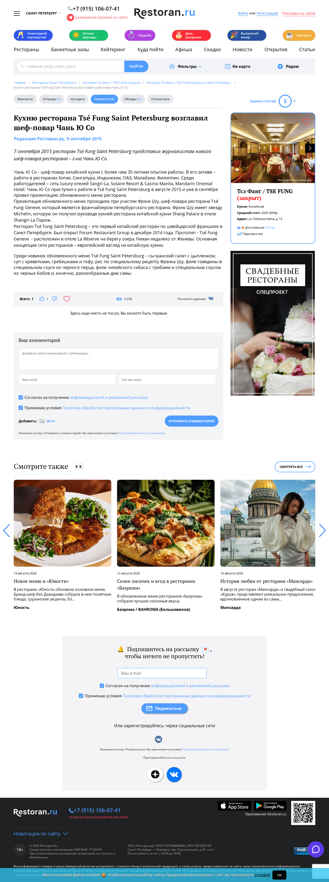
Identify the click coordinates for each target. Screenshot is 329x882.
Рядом (292, 66)
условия (262, 874)
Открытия (275, 49)
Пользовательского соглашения (141, 433)
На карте (241, 66)
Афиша (183, 49)
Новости (242, 49)
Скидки (212, 49)
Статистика (160, 99)
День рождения (188, 35)
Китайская (256, 206)
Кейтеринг (113, 49)
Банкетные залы (70, 49)
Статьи (307, 49)
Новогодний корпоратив (31, 35)
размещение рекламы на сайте (101, 17)
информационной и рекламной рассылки (109, 397)
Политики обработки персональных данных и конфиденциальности (126, 407)
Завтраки (298, 35)
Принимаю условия (107, 407)
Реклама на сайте (299, 13)
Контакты (25, 99)
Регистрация (267, 13)
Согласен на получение (86, 397)
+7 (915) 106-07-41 (97, 810)
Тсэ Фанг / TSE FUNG (265, 194)
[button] (310, 148)
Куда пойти (151, 49)
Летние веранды (84, 35)
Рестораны (26, 49)
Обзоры (132, 99)
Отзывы (51, 99)
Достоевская (254, 227)
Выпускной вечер (244, 35)
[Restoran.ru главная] (164, 13)
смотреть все (291, 467)
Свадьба (139, 35)
